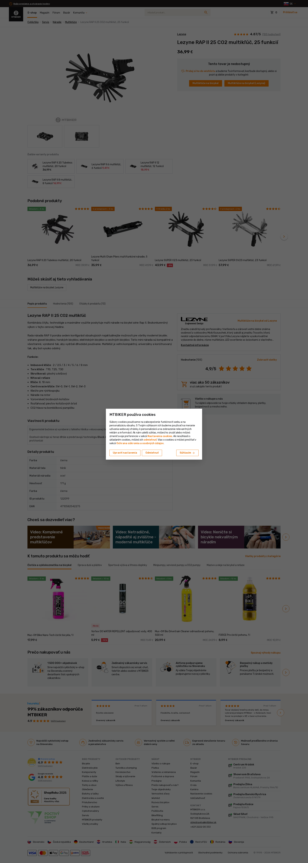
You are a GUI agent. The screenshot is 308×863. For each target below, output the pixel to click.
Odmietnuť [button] (152, 452)
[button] (150, 439)
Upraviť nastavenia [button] (125, 452)
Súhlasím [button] (187, 453)
